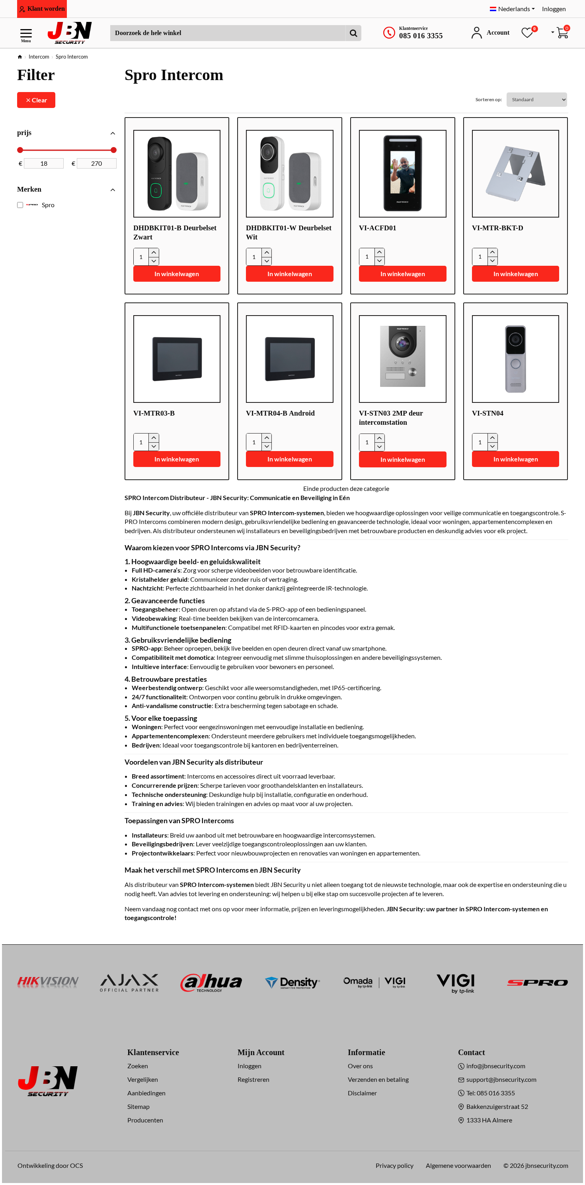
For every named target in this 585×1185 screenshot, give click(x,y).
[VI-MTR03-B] (177, 359)
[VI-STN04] (516, 359)
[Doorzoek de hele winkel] (353, 33)
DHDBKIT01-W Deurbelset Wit (289, 232)
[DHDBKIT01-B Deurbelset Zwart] (177, 174)
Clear (39, 100)
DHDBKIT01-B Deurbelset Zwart (174, 232)
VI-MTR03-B (154, 413)
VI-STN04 (487, 413)
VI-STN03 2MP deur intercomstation (391, 417)
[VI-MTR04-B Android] (289, 359)
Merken (29, 189)
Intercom (39, 56)
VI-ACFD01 (377, 228)
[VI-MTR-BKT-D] (516, 174)
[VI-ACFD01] (403, 174)
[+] (153, 252)
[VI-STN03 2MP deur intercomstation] (403, 359)
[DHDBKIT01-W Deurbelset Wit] (289, 174)
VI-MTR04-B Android (280, 413)
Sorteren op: (489, 99)
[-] (153, 261)
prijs (24, 133)
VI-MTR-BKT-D (497, 228)
